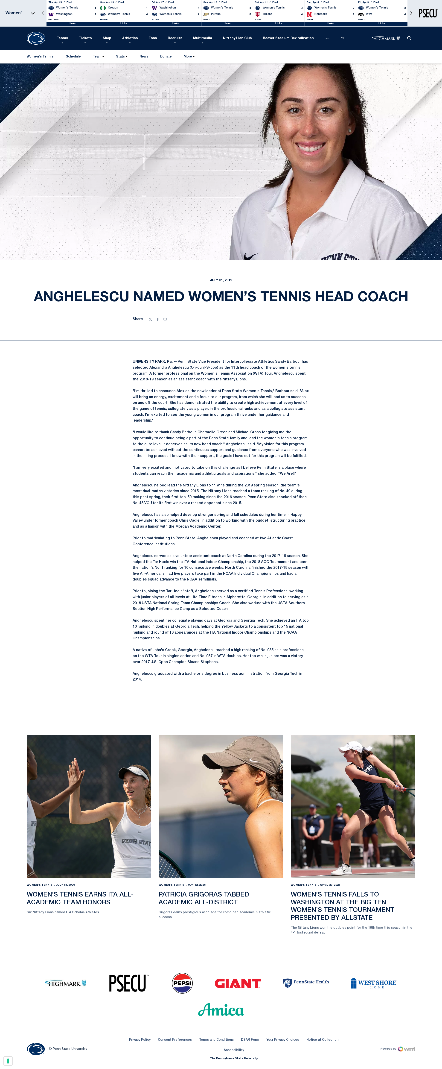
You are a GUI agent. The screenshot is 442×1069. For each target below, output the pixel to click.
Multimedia (202, 38)
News (144, 56)
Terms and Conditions (216, 1039)
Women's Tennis (39, 885)
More (188, 56)
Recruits (175, 38)
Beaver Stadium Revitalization (288, 38)
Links (72, 23)
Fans (153, 38)
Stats (120, 56)
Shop (107, 38)
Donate (166, 57)
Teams (62, 38)
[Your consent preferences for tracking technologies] (8, 1061)
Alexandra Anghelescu (169, 367)
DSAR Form (250, 1039)
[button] (411, 13)
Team (97, 56)
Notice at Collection (322, 1039)
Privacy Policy (140, 1039)
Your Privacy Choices (282, 1039)
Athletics (130, 38)
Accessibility (234, 1050)
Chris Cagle (189, 520)
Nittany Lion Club (237, 38)
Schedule (73, 56)
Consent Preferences (175, 1039)
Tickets (85, 38)
